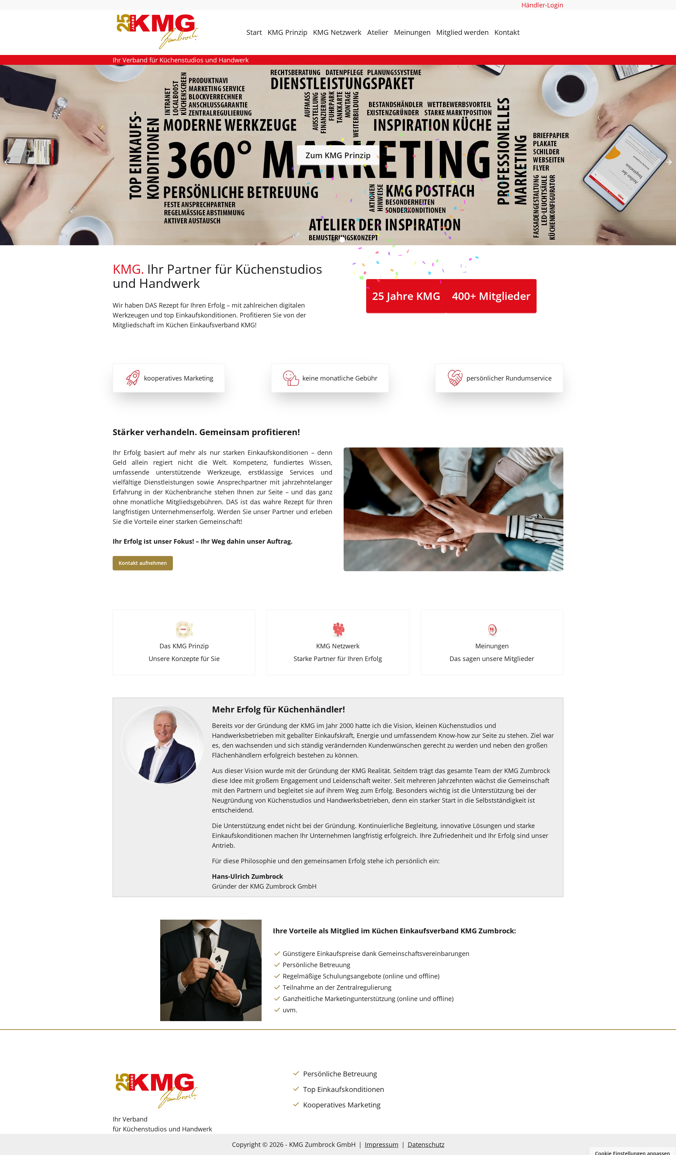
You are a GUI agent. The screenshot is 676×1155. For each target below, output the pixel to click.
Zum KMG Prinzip (338, 155)
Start (254, 32)
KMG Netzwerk (337, 32)
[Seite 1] (334, 239)
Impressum (382, 1144)
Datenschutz (426, 1144)
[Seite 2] (342, 239)
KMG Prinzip (287, 32)
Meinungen (412, 32)
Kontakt (507, 32)
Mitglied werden (462, 32)
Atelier (377, 32)
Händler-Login (542, 5)
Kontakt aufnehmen (143, 563)
